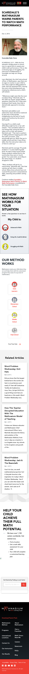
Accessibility (5, 662)
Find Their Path (13, 344)
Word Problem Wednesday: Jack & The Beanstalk (14, 460)
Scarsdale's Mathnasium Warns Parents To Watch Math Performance (14, 181)
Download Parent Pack (9, 618)
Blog (16, 655)
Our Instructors (7, 648)
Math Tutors (19, 636)
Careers (17, 642)
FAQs (17, 650)
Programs (5, 630)
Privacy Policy (13, 662)
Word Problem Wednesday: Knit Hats (12, 369)
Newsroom (18, 646)
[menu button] (19, 3)
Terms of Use (22, 662)
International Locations (6, 636)
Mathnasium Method (6, 624)
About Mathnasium (19, 624)
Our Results (6, 654)
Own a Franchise (18, 630)
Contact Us (6, 643)
